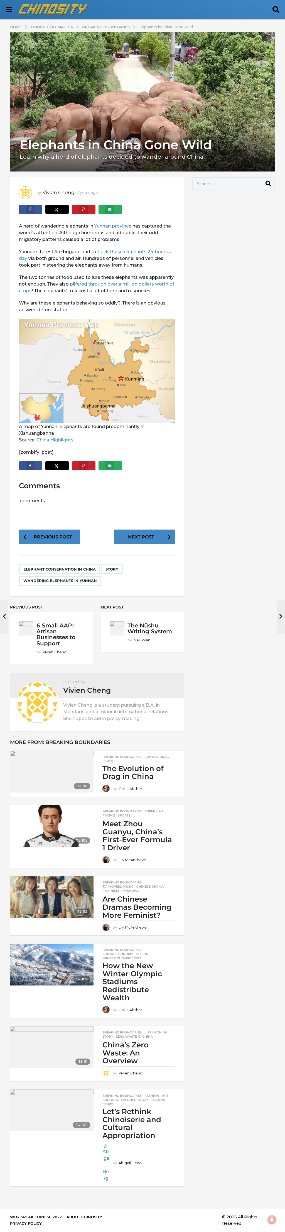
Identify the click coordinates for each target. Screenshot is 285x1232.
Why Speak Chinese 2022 (36, 1217)
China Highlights (54, 440)
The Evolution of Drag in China (133, 772)
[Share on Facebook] (30, 209)
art (165, 1095)
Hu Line (142, 954)
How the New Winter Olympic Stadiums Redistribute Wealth (132, 981)
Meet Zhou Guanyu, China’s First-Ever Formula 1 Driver (137, 835)
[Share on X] (57, 209)
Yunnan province (112, 226)
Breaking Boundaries (77, 742)
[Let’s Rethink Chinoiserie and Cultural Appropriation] (52, 1110)
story (111, 569)
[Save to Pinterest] (83, 209)
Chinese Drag (156, 756)
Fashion (151, 1095)
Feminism (110, 890)
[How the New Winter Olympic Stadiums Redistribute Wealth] (52, 964)
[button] (9, 9)
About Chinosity (84, 1217)
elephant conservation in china (59, 569)
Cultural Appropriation (125, 1099)
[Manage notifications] (271, 1219)
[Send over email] (110, 209)
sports (124, 815)
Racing (108, 815)
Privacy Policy (26, 1223)
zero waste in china (134, 1036)
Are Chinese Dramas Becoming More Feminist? (137, 907)
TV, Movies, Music (118, 886)
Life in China (155, 1032)
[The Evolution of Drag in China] (52, 772)
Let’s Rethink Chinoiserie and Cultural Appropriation (131, 1123)
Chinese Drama (150, 886)
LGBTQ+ (108, 761)
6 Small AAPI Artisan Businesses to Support (55, 634)
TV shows (130, 890)
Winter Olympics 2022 (121, 958)
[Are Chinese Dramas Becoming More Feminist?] (52, 897)
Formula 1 (153, 811)
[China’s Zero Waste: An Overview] (52, 1047)
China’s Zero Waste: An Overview (125, 1052)
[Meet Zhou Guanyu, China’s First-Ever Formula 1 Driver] (52, 826)
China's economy (117, 954)
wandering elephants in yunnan (60, 580)
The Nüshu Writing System (149, 628)
